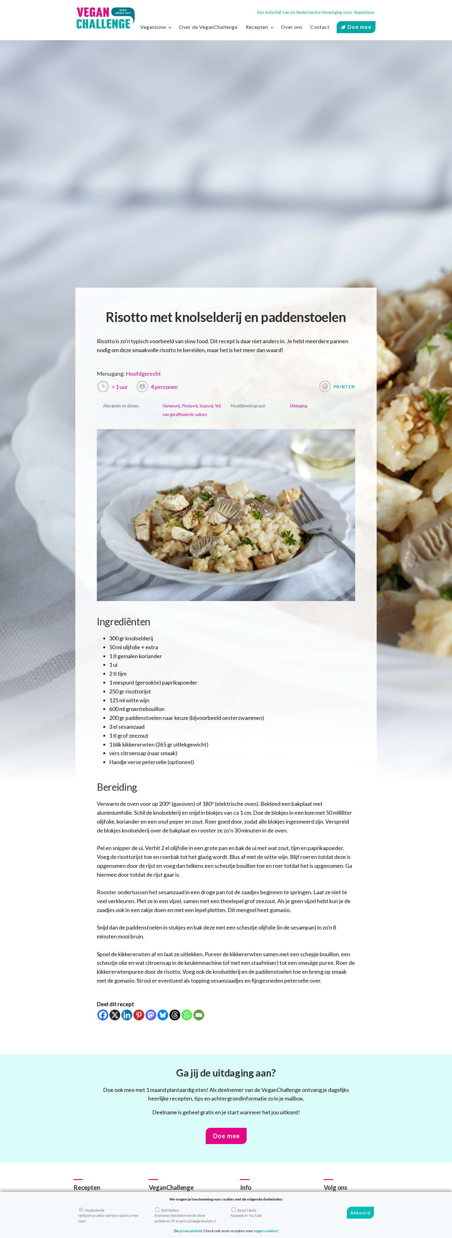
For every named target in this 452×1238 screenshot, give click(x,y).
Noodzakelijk (108, 1215)
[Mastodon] (150, 1015)
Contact (320, 27)
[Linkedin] (126, 1015)
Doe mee (359, 27)
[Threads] (174, 1015)
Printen (343, 386)
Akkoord (360, 1212)
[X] (114, 1015)
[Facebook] (102, 1015)
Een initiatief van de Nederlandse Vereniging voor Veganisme (316, 12)
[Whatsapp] (186, 1015)
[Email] (198, 1015)
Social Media (246, 1212)
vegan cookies (265, 1231)
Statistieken (185, 1215)
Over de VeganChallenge (208, 27)
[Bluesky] (162, 1015)
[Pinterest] (138, 1015)
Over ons (292, 27)
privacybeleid (191, 1231)
